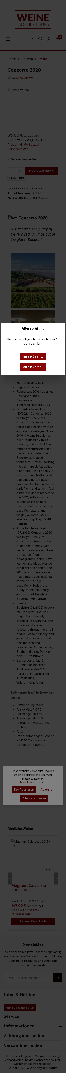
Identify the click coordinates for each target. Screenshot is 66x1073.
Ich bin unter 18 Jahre (34, 367)
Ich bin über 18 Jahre (34, 357)
